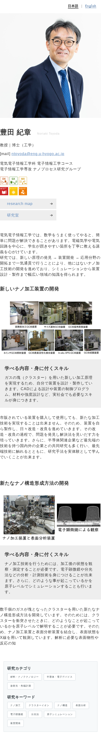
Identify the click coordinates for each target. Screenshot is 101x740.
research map (20, 204)
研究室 (13, 215)
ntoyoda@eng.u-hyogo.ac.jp (38, 154)
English (90, 6)
